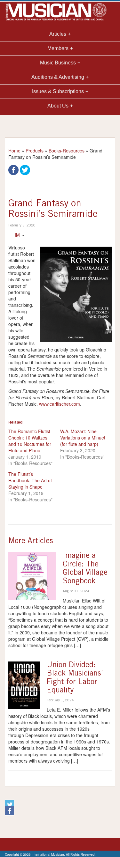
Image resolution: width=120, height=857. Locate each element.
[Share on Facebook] (13, 169)
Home (14, 150)
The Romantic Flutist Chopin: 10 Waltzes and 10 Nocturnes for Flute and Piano (29, 441)
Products (35, 150)
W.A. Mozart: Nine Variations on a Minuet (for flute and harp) (82, 437)
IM (17, 235)
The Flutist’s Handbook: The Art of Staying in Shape (30, 480)
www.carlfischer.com (59, 404)
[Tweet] (25, 169)
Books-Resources (66, 150)
